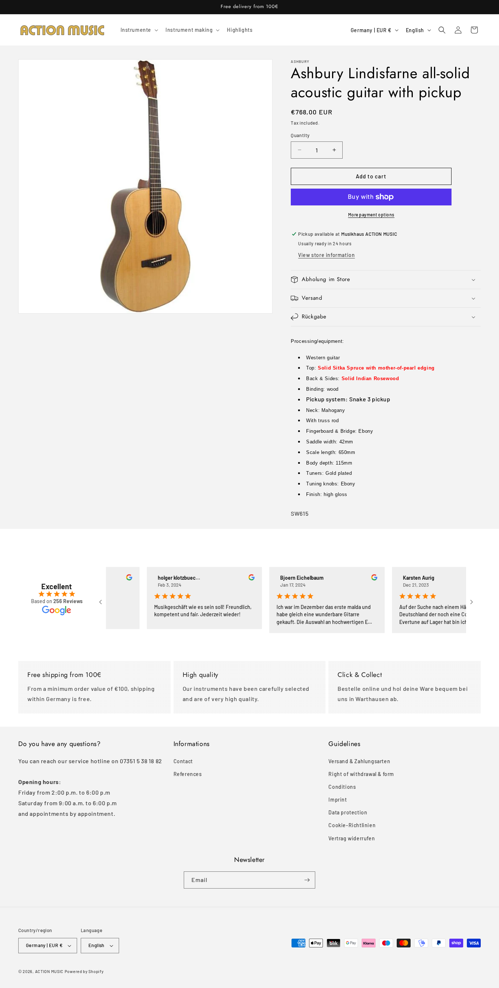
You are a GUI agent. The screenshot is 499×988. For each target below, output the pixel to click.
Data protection (347, 812)
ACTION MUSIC (49, 971)
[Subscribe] (307, 880)
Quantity (300, 135)
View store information (326, 255)
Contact (183, 761)
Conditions (342, 787)
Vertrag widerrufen (351, 838)
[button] (138, 30)
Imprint (337, 799)
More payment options (371, 214)
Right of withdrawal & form (361, 774)
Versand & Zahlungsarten (359, 761)
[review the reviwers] (115, 578)
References (188, 774)
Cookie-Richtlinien (352, 825)
